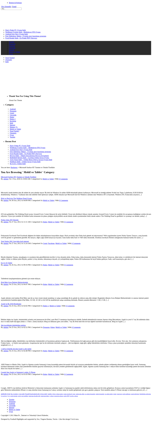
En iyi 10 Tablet (6, 263)
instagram (119, 394)
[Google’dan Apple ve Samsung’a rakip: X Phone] (9, 384)
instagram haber (45, 396)
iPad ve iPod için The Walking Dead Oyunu (16, 198)
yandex (50, 394)
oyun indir (21, 394)
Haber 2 (12, 119)
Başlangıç (14, 167)
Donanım (12, 44)
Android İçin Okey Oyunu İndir (16, 34)
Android (12, 46)
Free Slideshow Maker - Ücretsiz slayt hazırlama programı (25, 36)
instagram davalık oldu (34, 396)
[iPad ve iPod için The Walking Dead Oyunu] (9, 210)
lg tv (9, 396)
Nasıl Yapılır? (10, 58)
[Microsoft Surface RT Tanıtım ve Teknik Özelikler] (9, 189)
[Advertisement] (27, 21)
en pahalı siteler (109, 394)
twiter (73, 394)
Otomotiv (8, 60)
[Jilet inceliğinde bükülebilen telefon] (9, 337)
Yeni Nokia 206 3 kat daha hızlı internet (15, 241)
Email (14, 6)
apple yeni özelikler (23, 396)
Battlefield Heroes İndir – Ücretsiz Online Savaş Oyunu (29, 158)
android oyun (5, 394)
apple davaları (14, 396)
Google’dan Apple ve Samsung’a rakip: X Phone (18, 372)
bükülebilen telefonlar (145, 394)
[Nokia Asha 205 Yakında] (9, 232)
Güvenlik (12, 48)
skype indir (43, 394)
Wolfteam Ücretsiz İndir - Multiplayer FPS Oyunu (23, 32)
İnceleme (13, 121)
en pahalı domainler (90, 394)
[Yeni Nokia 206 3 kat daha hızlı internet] (9, 253)
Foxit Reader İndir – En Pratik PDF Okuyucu (26, 154)
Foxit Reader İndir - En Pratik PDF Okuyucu (21, 38)
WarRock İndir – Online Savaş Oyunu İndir (25, 162)
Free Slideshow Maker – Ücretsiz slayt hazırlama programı (30, 152)
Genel (12, 113)
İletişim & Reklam (15, 3)
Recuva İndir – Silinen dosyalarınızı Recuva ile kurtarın (29, 156)
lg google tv (4, 396)
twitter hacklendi (67, 394)
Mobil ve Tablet (14, 52)
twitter (115, 394)
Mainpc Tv (14, 127)
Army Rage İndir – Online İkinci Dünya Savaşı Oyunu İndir (31, 160)
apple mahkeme (126, 394)
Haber (12, 117)
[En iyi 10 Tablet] (9, 275)
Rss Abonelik (6, 6)
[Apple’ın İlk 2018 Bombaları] (9, 316)
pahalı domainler (100, 394)
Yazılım (11, 42)
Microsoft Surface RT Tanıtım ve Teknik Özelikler (18, 177)
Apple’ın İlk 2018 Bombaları (11, 304)
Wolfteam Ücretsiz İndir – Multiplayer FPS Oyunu (27, 148)
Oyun (11, 54)
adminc (6, 179)
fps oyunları (14, 394)
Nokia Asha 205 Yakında (9, 220)
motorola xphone (58, 396)
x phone (52, 396)
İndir (7, 62)
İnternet (11, 50)
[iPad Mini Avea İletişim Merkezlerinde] (9, 294)
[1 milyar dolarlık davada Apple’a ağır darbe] (9, 361)
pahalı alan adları (80, 394)
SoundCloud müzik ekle (32, 394)
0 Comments (63, 179)
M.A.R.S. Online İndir (18, 164)
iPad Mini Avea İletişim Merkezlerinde (14, 282)
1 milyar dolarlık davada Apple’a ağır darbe (16, 349)
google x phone (74, 396)
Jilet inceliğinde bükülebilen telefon (13, 325)
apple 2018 (66, 396)
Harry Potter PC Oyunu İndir (15, 30)
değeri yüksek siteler (57, 394)
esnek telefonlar (135, 394)
